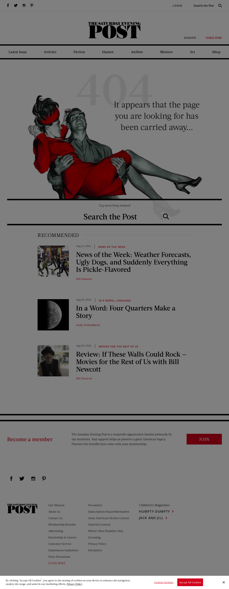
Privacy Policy (74, 583)
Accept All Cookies (190, 582)
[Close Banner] (224, 582)
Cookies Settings (163, 582)
